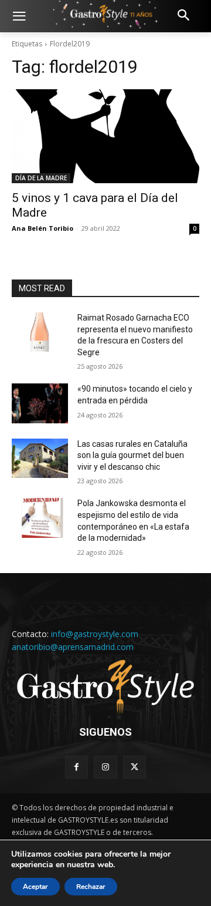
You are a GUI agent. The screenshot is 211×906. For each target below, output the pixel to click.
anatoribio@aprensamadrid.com (73, 646)
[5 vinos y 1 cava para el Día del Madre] (105, 136)
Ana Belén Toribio (42, 228)
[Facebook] (76, 767)
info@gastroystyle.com (94, 633)
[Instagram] (105, 767)
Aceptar (35, 886)
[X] (134, 767)
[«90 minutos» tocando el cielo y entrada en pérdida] (40, 403)
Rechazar (91, 886)
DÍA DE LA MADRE (41, 178)
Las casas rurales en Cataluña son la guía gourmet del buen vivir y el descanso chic (132, 455)
